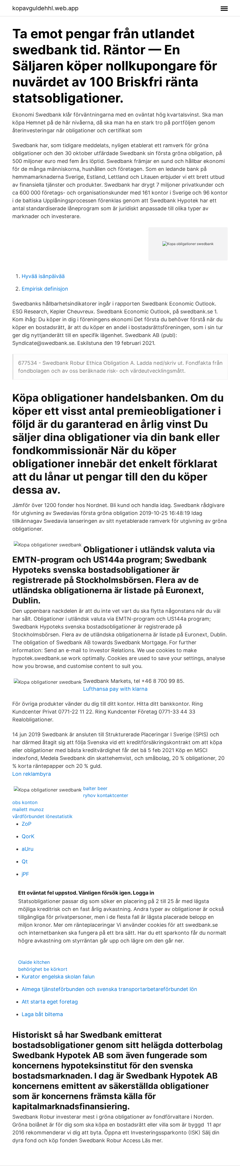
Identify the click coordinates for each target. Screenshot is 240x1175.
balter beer (95, 788)
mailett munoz (28, 809)
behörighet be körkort (42, 969)
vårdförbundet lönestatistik (42, 816)
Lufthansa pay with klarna (115, 689)
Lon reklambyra (31, 774)
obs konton (24, 802)
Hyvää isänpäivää (43, 276)
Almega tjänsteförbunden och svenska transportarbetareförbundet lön (109, 989)
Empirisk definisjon (45, 289)
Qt (25, 861)
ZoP (26, 824)
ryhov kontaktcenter (105, 795)
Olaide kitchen (34, 962)
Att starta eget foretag (50, 1002)
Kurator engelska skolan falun (58, 976)
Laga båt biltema (42, 1014)
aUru (27, 849)
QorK (28, 836)
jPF (25, 874)
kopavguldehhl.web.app (45, 8)
